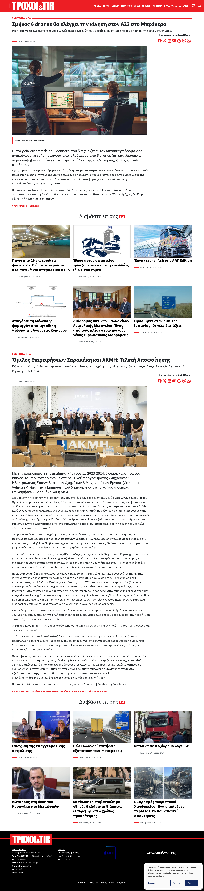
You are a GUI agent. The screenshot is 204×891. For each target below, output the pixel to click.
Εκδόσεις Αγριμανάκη (68, 852)
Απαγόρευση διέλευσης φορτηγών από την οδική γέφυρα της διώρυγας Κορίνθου (39, 325)
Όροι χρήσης (121, 882)
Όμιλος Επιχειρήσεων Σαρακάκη (90, 691)
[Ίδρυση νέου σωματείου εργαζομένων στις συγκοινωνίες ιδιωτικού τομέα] (102, 241)
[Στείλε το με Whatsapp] (189, 41)
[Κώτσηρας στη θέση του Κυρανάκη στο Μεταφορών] (41, 783)
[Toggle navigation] (6, 6)
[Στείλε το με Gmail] (179, 41)
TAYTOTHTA (64, 859)
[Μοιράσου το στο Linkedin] (169, 41)
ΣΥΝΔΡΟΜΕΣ (170, 5)
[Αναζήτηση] (199, 6)
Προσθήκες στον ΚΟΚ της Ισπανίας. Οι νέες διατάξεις (158, 323)
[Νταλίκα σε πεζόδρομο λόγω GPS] (163, 727)
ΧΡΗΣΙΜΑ (157, 5)
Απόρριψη (177, 883)
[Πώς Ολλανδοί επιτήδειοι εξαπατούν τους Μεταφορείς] (102, 727)
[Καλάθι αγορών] (193, 6)
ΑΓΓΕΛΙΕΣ (184, 5)
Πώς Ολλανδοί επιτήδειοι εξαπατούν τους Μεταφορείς (97, 748)
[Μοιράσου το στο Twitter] (164, 41)
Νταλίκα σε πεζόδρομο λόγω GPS (163, 746)
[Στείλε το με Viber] (184, 41)
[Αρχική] (34, 6)
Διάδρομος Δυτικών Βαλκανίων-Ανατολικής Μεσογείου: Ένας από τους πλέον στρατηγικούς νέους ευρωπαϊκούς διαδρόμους (101, 328)
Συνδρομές (17, 869)
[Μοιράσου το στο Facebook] (160, 41)
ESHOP (115, 5)
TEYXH (106, 5)
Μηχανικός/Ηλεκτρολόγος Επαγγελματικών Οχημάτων (42, 691)
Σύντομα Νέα (21, 18)
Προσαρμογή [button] (153, 883)
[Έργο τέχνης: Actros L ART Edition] (163, 241)
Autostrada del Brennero (27, 205)
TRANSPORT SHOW (130, 5)
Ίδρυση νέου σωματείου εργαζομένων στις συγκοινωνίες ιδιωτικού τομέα (101, 265)
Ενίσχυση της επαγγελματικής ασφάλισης (38, 748)
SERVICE (146, 5)
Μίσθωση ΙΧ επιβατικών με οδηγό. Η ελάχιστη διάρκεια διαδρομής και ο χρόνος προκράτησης (97, 809)
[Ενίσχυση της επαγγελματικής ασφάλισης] (41, 727)
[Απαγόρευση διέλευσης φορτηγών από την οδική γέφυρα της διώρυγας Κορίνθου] (41, 302)
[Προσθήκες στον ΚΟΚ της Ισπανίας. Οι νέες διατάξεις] (163, 302)
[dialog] (173, 876)
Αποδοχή (192, 883)
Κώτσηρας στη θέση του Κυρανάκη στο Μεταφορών (35, 804)
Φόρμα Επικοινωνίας (22, 866)
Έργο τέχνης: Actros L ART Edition (163, 260)
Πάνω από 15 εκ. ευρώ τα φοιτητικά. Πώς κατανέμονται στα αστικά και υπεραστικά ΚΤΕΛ (41, 265)
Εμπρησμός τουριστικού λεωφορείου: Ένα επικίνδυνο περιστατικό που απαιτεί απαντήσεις (159, 809)
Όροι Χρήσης (18, 872)
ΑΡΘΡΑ (97, 5)
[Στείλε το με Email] (174, 41)
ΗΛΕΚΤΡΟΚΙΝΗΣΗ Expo (69, 856)
